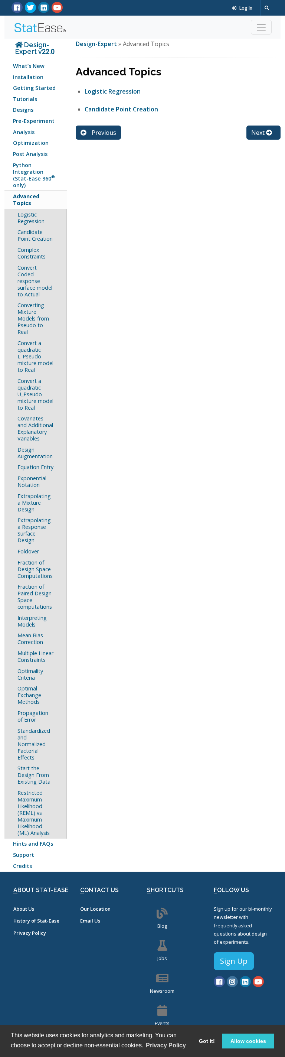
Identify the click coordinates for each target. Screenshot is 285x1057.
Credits (22, 865)
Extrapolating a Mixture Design (34, 502)
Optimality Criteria (30, 674)
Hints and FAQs (33, 843)
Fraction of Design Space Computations (35, 569)
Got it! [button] (207, 1041)
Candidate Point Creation (35, 235)
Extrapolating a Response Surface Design (34, 530)
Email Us (90, 920)
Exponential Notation (31, 481)
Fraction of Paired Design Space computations (34, 596)
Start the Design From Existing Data (33, 775)
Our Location (95, 908)
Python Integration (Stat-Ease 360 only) (34, 175)
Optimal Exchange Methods (29, 695)
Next (258, 133)
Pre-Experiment (34, 120)
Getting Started (34, 87)
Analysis (24, 132)
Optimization (31, 142)
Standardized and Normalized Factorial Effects (33, 744)
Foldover (28, 551)
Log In (245, 8)
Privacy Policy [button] (166, 1045)
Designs (23, 109)
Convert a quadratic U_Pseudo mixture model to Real (35, 394)
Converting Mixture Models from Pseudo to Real (33, 318)
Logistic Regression (31, 218)
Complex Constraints (31, 253)
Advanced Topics (26, 199)
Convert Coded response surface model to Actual (34, 281)
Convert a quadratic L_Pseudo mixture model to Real (35, 356)
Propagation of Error (32, 716)
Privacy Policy (29, 933)
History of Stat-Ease (36, 920)
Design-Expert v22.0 (35, 48)
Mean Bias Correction (30, 638)
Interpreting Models (32, 621)
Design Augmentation (35, 453)
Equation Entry (35, 467)
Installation (28, 77)
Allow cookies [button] (248, 1041)
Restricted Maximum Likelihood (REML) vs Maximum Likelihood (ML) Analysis (33, 812)
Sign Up (234, 961)
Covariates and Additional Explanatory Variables (35, 428)
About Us (23, 908)
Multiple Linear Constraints (35, 656)
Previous (103, 133)
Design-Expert (97, 44)
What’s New (29, 65)
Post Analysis (30, 153)
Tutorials (25, 99)
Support (23, 854)
